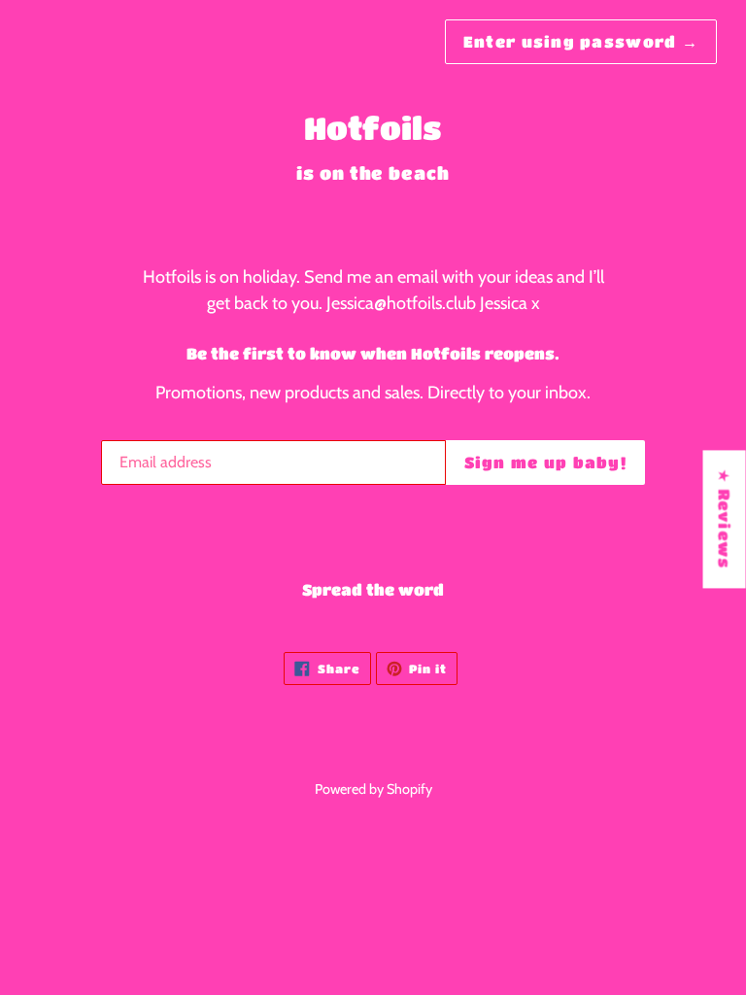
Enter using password (580, 41)
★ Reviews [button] (725, 518)
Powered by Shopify (373, 789)
